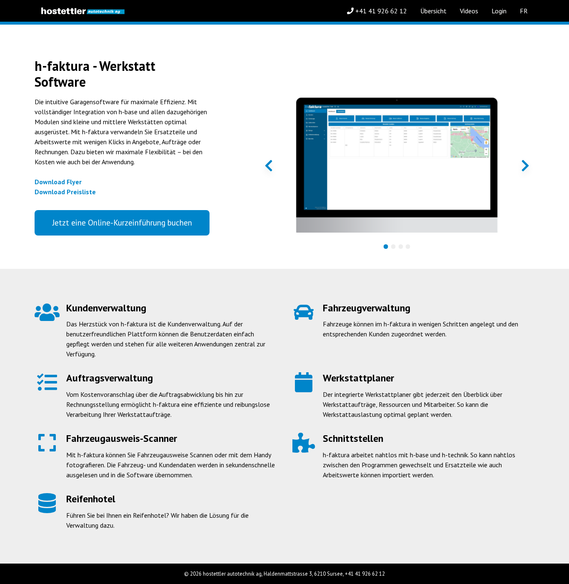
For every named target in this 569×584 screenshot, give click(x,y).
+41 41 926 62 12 (380, 11)
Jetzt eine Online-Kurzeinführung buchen (122, 222)
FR (524, 11)
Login (499, 11)
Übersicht (433, 11)
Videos (469, 11)
